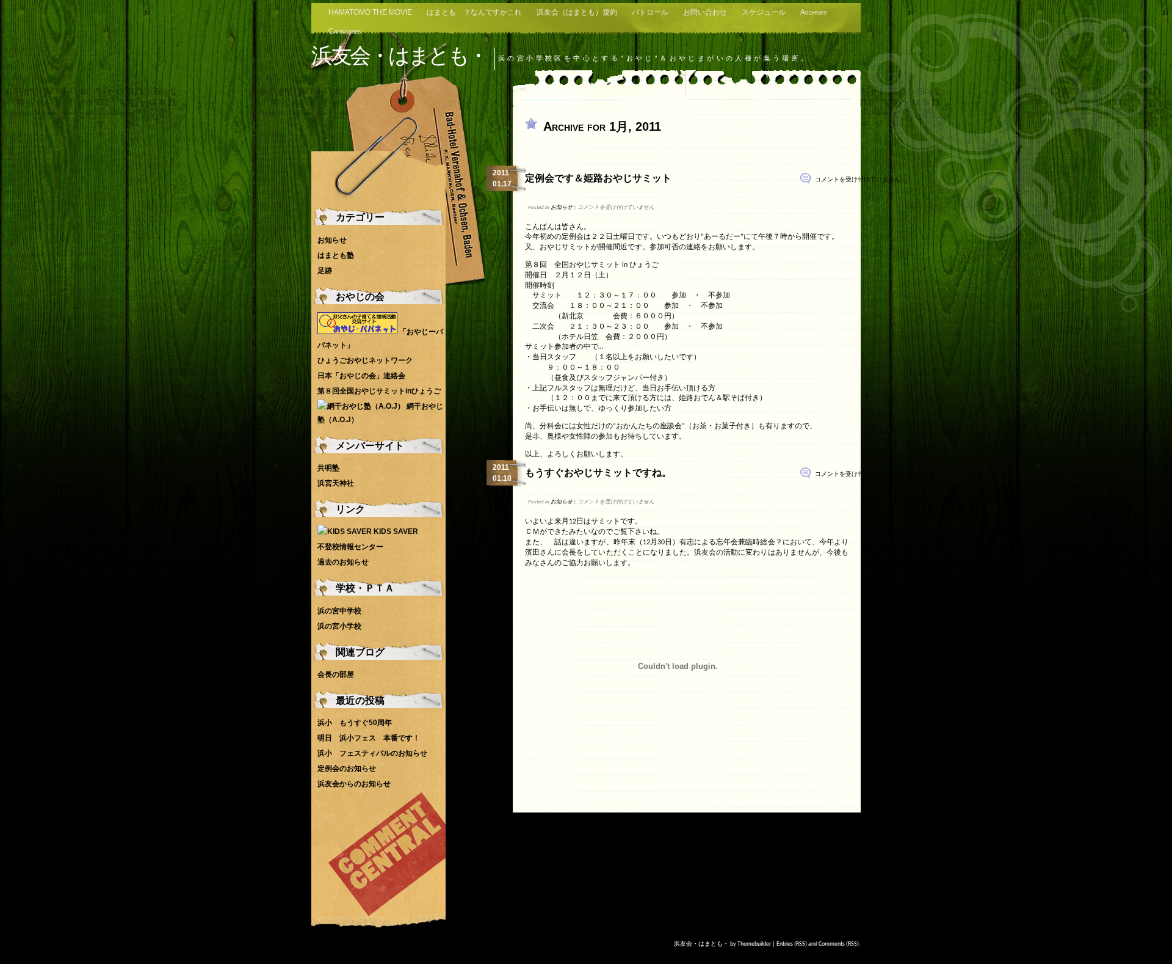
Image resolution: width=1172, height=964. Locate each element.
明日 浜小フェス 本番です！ (368, 738)
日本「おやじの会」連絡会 (361, 375)
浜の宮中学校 (339, 611)
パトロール (650, 12)
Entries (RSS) (791, 944)
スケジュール (764, 12)
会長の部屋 (335, 674)
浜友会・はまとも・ (399, 55)
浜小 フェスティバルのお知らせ (372, 753)
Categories (344, 31)
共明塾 (328, 468)
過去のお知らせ (343, 562)
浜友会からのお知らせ (354, 784)
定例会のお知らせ (346, 768)
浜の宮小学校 (339, 626)
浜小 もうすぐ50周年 (354, 722)
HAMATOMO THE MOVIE (370, 12)
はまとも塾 (335, 255)
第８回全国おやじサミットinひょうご (379, 391)
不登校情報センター (350, 546)
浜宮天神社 (335, 483)
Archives (813, 12)
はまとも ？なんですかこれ (474, 12)
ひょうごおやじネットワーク (365, 360)
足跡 (324, 270)
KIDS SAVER (395, 531)
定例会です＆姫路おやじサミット (598, 178)
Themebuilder (754, 944)
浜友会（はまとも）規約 (577, 12)
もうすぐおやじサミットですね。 (598, 472)
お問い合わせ (705, 12)
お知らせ (562, 207)
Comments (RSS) (839, 944)
